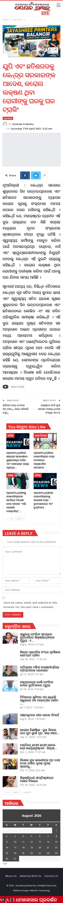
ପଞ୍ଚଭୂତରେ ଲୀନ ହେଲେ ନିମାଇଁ (39, 715)
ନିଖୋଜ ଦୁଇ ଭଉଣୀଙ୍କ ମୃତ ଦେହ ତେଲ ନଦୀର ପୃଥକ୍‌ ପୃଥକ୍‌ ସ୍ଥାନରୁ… (40, 763)
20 (39, 847)
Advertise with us (30, 876)
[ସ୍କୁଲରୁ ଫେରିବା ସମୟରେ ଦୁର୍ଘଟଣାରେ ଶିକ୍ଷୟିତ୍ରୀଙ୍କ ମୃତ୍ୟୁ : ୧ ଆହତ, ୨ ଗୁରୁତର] (10, 638)
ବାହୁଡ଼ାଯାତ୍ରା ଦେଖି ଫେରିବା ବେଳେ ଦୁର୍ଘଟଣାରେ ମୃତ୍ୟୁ (36, 683)
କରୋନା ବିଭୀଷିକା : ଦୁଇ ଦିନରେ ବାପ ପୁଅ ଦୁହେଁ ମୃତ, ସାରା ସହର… (39, 731)
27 (39, 853)
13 (39, 841)
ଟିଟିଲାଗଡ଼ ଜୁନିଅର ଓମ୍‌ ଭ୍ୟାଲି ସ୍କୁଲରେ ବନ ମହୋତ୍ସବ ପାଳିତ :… (39, 700)
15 (56, 841)
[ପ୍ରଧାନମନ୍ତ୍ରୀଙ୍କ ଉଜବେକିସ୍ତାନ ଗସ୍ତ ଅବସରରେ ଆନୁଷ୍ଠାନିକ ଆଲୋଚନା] (45, 441)
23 (7, 853)
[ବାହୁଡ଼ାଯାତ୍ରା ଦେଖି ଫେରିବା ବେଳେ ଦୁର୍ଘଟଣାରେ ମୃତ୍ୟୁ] (10, 686)
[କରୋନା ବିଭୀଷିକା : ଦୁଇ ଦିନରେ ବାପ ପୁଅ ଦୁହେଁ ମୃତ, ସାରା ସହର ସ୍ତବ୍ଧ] (10, 733)
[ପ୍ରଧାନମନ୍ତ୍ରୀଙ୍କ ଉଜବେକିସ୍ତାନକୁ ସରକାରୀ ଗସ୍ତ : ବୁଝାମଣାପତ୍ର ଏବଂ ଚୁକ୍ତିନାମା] (45, 481)
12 (31, 841)
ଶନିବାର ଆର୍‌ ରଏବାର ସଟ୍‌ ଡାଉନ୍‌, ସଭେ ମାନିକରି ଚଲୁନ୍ (16, 408)
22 (56, 847)
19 (31, 847)
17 (15, 847)
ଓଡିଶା (10, 435)
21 (48, 847)
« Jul (5, 863)
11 (23, 841)
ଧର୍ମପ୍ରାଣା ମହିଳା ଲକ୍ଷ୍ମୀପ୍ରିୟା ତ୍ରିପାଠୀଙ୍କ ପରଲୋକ (39, 668)
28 (48, 853)
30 (7, 858)
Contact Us (51, 876)
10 (15, 841)
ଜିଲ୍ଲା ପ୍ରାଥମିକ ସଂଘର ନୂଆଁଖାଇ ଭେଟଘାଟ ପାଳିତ (40, 653)
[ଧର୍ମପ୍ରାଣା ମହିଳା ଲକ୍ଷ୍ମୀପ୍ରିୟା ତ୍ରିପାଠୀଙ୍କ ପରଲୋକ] (10, 671)
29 (56, 853)
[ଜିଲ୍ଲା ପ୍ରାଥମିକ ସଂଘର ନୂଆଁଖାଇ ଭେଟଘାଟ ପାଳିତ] (10, 656)
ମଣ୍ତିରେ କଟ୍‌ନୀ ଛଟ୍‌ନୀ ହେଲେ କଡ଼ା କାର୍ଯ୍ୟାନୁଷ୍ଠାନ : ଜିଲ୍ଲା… (38, 746)
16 (7, 847)
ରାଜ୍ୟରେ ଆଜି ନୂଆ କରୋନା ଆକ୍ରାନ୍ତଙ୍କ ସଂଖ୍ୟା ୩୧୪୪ (49, 408)
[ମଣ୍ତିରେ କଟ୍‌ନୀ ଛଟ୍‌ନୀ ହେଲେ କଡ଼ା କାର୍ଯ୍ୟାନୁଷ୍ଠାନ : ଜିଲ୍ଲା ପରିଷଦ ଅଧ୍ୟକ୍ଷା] (10, 749)
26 (31, 853)
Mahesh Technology (40, 890)
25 (23, 853)
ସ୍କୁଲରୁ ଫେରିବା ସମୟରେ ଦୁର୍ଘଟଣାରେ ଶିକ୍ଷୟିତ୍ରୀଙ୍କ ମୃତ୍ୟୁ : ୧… (37, 637)
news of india (17, 386)
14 (48, 841)
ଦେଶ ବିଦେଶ (8, 118)
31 (15, 858)
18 (23, 847)
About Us (10, 876)
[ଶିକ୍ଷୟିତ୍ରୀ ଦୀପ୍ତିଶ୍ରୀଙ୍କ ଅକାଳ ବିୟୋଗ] (10, 781)
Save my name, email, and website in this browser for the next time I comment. (30, 605)
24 (15, 853)
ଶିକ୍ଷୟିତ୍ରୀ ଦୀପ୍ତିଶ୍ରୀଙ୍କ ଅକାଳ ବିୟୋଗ (36, 779)
